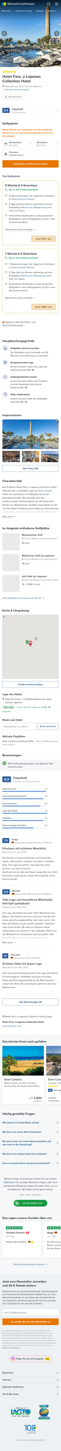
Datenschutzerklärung (11, 1348)
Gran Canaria (45, 490)
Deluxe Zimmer (26, 199)
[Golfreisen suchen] (49, 4)
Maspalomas (39, 207)
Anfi (16, 210)
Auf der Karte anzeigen (17, 89)
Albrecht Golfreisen (20, 4)
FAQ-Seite (9, 1182)
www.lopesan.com (11, 1026)
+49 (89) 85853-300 (32, 1203)
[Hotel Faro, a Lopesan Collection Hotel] (30, 434)
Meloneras (26, 207)
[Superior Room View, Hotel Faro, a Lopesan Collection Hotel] (30, 456)
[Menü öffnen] (56, 4)
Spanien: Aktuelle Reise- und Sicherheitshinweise (19, 323)
